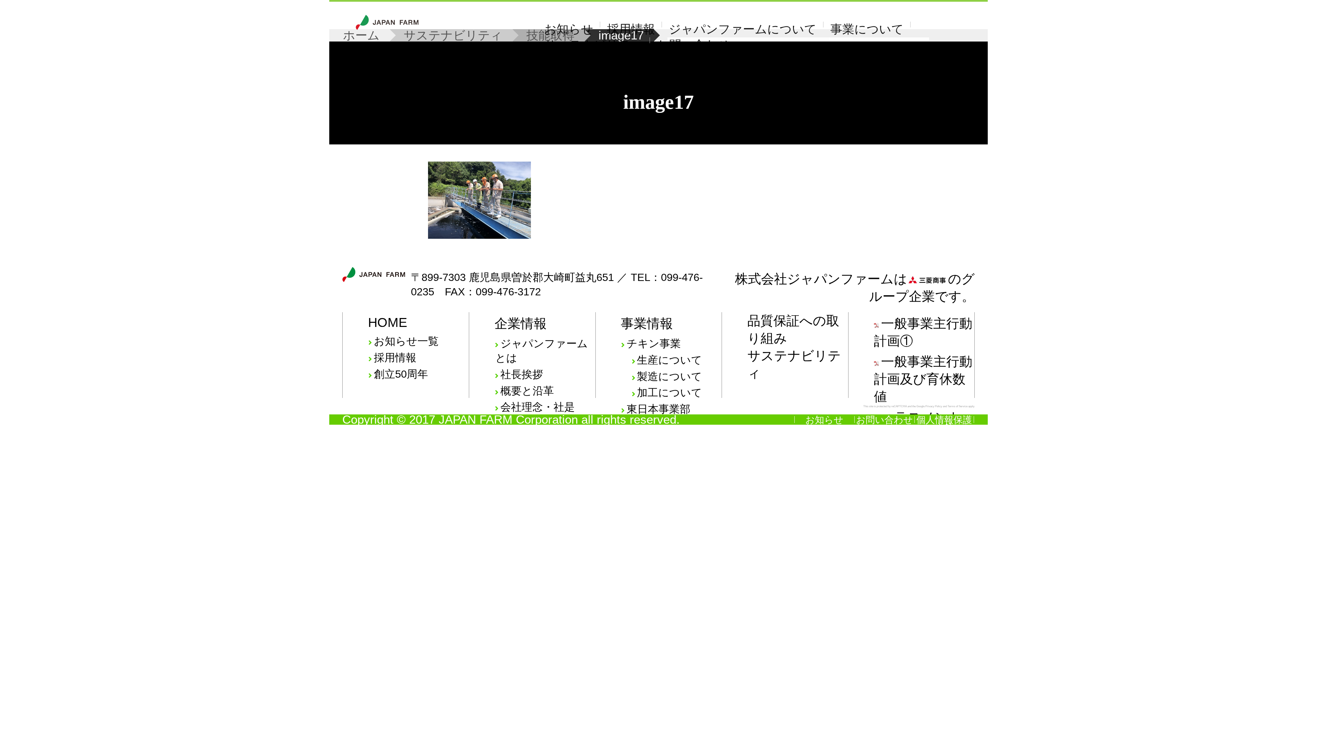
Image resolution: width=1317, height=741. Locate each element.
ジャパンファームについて (743, 29)
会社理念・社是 (537, 407)
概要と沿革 (527, 391)
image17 (658, 102)
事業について (867, 29)
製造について (669, 376)
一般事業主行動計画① (923, 332)
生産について (669, 360)
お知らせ (568, 29)
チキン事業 (654, 344)
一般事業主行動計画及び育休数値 (923, 379)
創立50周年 (401, 374)
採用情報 (631, 29)
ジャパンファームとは (541, 351)
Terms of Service (958, 406)
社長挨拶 (521, 374)
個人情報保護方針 (944, 423)
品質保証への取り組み (793, 329)
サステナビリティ (593, 44)
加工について (669, 393)
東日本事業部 (658, 409)
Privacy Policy (933, 406)
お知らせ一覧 (406, 341)
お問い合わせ (693, 44)
